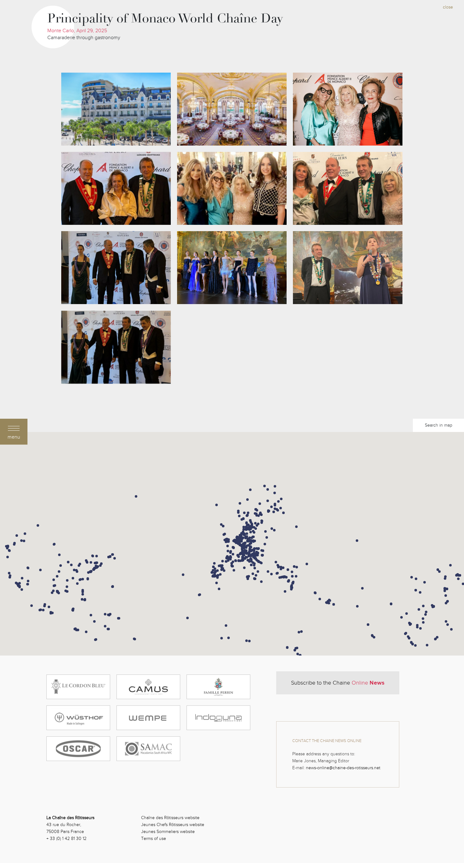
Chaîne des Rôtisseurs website (170, 817)
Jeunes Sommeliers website (168, 831)
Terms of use (153, 838)
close (448, 7)
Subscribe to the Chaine (337, 682)
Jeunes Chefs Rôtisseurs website (172, 824)
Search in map (438, 425)
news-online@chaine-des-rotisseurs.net (343, 767)
